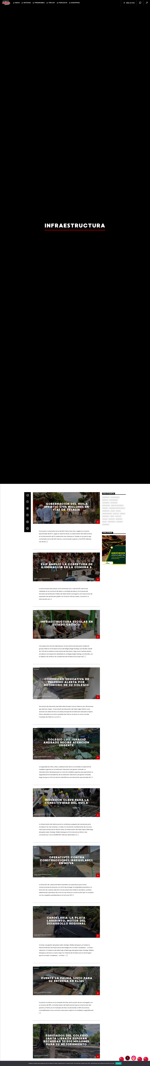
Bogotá (105, 588)
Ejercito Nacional (117, 594)
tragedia (119, 610)
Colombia (106, 591)
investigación (107, 602)
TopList (52, 3)
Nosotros (75, 3)
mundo (122, 602)
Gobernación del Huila (117, 597)
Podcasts (63, 3)
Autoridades (115, 586)
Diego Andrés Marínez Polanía (42, 724)
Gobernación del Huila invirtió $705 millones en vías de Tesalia (66, 595)
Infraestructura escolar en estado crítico (67, 712)
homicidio (106, 599)
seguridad (111, 610)
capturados (113, 588)
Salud (105, 610)
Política (111, 608)
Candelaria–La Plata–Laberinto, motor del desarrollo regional (67, 1009)
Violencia (106, 613)
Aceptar (118, 1063)
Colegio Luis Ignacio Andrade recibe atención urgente (66, 831)
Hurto (118, 599)
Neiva (35, 643)
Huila (112, 599)
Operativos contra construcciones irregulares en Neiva (66, 949)
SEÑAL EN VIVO (130, 3)
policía (105, 608)
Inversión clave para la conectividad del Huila (67, 890)
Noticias (27, 3)
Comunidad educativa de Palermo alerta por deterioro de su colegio (66, 770)
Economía (36, 582)
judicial (115, 602)
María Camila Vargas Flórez (42, 609)
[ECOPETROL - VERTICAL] (114, 638)
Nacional (106, 605)
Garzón (105, 597)
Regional (43, 582)
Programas (40, 3)
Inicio (17, 3)
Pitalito (118, 605)
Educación (106, 594)
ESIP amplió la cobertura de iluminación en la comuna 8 (67, 654)
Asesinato (106, 586)
